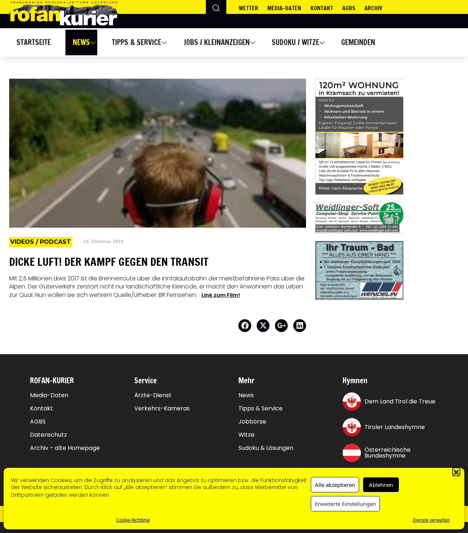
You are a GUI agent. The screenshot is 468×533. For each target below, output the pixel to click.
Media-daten (284, 8)
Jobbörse (252, 422)
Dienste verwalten (431, 520)
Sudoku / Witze (295, 42)
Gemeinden (358, 42)
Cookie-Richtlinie (133, 520)
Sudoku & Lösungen (265, 448)
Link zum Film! (220, 295)
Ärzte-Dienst (152, 395)
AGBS (348, 8)
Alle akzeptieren (335, 484)
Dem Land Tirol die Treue (400, 401)
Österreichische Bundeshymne (388, 453)
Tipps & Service (136, 42)
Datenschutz (48, 435)
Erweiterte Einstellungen (345, 503)
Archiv (373, 8)
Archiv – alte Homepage (65, 448)
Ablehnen (381, 484)
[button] (456, 471)
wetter (248, 8)
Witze (246, 435)
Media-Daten (49, 395)
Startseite (33, 42)
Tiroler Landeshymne (395, 427)
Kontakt (321, 8)
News (81, 42)
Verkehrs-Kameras (162, 408)
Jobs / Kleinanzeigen (217, 42)
